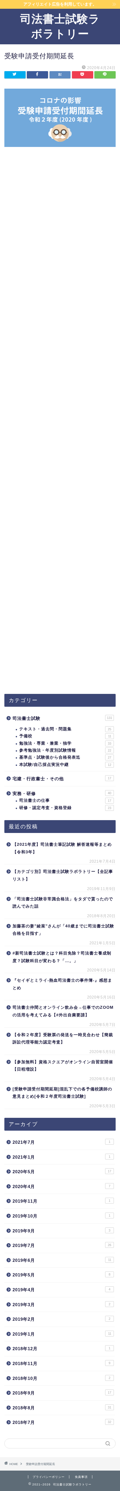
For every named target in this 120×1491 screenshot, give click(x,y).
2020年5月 (62, 1171)
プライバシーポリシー (49, 1476)
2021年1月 (61, 1157)
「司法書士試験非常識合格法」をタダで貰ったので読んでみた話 (63, 903)
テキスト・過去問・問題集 (65, 729)
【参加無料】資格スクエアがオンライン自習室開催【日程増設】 (63, 1066)
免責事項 (81, 1476)
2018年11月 (61, 1363)
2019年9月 (61, 1230)
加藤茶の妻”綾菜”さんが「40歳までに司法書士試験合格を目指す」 (63, 930)
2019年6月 (62, 1260)
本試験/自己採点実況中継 (65, 764)
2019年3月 (61, 1304)
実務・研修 (62, 793)
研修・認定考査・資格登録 (65, 808)
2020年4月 (61, 1186)
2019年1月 (62, 1334)
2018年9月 (62, 1392)
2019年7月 (62, 1245)
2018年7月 (62, 1422)
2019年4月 (61, 1289)
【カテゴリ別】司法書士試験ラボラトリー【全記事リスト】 (63, 875)
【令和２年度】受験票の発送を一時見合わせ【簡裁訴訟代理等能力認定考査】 (63, 1039)
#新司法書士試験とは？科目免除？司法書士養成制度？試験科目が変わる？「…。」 (62, 957)
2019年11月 (61, 1201)
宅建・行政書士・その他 (62, 778)
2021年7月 (61, 1142)
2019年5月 (61, 1274)
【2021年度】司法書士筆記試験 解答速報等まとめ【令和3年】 (62, 848)
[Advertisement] (60, 432)
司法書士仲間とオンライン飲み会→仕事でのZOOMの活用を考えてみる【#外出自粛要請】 (63, 1011)
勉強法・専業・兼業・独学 (65, 743)
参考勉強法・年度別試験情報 (65, 750)
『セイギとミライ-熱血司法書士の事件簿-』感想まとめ (62, 984)
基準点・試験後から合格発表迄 (65, 757)
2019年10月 (61, 1215)
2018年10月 (61, 1378)
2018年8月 (62, 1407)
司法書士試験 (62, 718)
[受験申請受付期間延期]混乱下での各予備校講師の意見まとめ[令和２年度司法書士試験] (62, 1093)
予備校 (65, 736)
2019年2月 (61, 1319)
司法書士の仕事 (65, 800)
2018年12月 (61, 1348)
